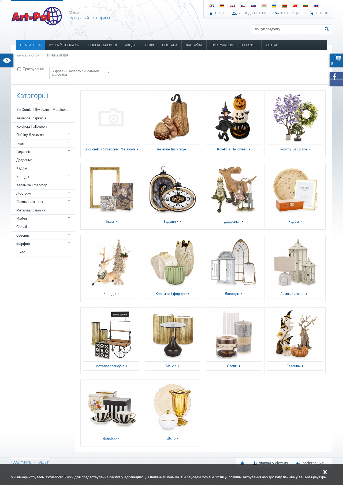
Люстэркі (23, 193)
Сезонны (23, 235)
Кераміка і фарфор (31, 185)
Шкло (20, 252)
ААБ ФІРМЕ (22, 462)
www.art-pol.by (28, 55)
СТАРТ (219, 13)
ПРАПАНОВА (30, 45)
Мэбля (21, 219)
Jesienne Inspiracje (31, 118)
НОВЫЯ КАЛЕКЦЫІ (102, 45)
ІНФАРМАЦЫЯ (222, 45)
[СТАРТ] (242, 463)
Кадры (21, 168)
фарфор (23, 244)
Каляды (22, 177)
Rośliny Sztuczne (30, 135)
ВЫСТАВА (169, 45)
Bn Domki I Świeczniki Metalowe (41, 110)
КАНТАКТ (273, 45)
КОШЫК (322, 13)
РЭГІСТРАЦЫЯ (291, 13)
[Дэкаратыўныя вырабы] (37, 24)
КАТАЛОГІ (249, 45)
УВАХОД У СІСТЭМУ (252, 13)
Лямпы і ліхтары (29, 202)
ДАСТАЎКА (194, 45)
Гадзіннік (23, 152)
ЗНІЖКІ (148, 45)
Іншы (20, 143)
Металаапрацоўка (30, 210)
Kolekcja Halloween (31, 126)
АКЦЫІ (130, 45)
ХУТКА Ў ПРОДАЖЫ (64, 45)
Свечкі (21, 227)
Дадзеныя (24, 160)
